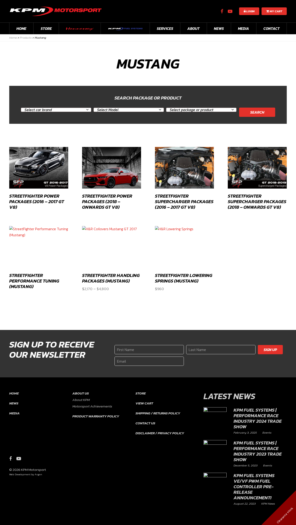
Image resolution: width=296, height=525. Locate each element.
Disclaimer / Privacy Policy (160, 433)
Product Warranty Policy (95, 416)
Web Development (20, 474)
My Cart (275, 11)
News (219, 28)
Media (243, 28)
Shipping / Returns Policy (158, 413)
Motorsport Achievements (92, 406)
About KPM (81, 399)
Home (21, 28)
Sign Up (270, 349)
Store (46, 28)
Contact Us (145, 423)
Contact (271, 28)
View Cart (144, 403)
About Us (80, 393)
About (193, 28)
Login (250, 11)
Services (165, 28)
